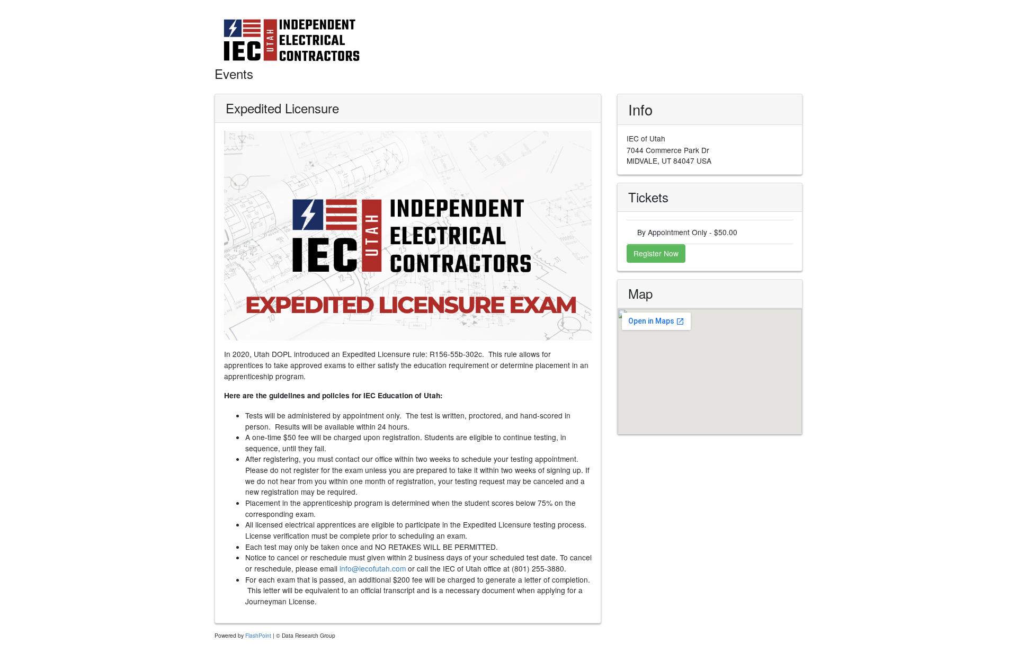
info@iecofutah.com (373, 568)
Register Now (656, 253)
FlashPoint (258, 635)
